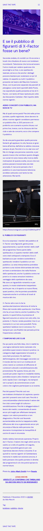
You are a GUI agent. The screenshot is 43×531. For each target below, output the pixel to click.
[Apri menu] (38, 4)
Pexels (34, 471)
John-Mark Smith (18, 471)
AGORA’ (30, 497)
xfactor (20, 508)
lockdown (6, 508)
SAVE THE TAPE (9, 4)
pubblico (14, 508)
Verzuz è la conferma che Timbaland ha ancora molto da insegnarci (21, 480)
